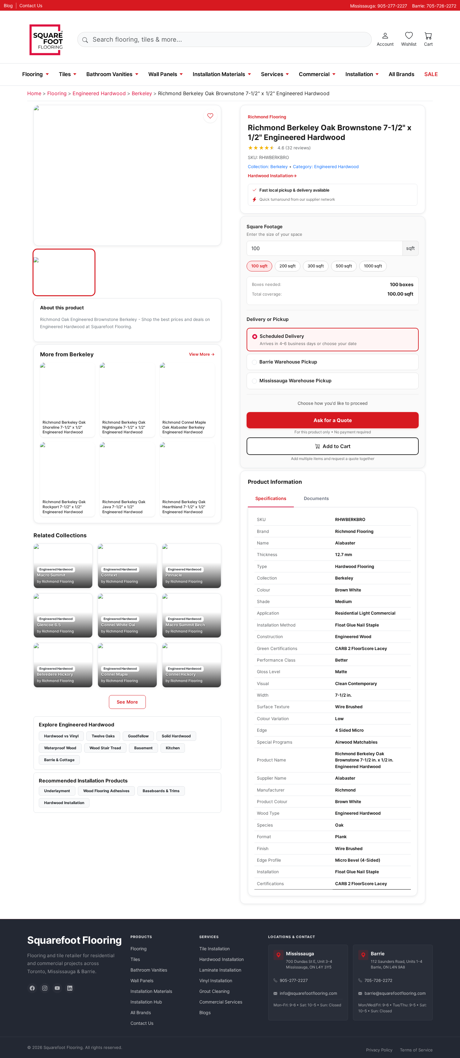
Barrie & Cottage (59, 759)
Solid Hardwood (176, 736)
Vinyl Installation (215, 980)
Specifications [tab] (270, 498)
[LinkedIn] (70, 988)
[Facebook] (32, 988)
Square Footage (265, 227)
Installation (359, 74)
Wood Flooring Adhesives (106, 790)
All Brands (401, 74)
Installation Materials (219, 74)
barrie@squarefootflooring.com (395, 993)
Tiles (65, 74)
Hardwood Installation (64, 802)
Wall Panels (162, 74)
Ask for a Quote (333, 420)
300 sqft (316, 265)
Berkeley (142, 93)
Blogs (205, 1012)
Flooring (32, 74)
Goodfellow (138, 736)
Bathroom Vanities (109, 74)
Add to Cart (335, 446)
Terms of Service (416, 1049)
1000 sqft (373, 265)
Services (272, 74)
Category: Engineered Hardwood (326, 166)
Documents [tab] (316, 498)
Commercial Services (220, 1001)
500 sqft (344, 265)
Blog (8, 5)
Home (34, 93)
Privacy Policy (379, 1049)
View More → (202, 354)
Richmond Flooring (267, 116)
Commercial (314, 74)
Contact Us (30, 5)
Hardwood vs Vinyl (61, 736)
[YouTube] (57, 988)
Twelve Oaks (103, 736)
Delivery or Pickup (268, 319)
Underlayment (57, 790)
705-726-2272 (378, 980)
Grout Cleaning (214, 991)
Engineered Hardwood (99, 93)
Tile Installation (214, 948)
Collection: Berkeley (268, 166)
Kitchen (173, 748)
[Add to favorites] (210, 116)
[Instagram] (45, 988)
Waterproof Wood (60, 748)
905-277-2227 (294, 980)
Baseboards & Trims (161, 790)
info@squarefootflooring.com (308, 993)
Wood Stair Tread (105, 748)
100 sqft (259, 265)
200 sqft (287, 265)
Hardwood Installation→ (272, 175)
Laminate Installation (220, 970)
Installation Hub (146, 1001)
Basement (143, 748)
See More (127, 701)
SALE (431, 74)
